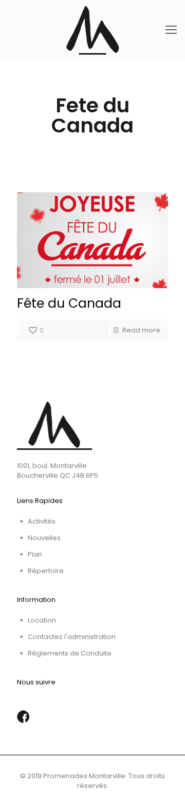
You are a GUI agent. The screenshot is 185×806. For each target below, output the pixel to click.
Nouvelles (44, 538)
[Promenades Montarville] (92, 29)
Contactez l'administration (72, 637)
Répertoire (46, 571)
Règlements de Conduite (70, 653)
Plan (35, 554)
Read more (141, 330)
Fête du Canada (69, 303)
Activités (41, 521)
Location (42, 620)
